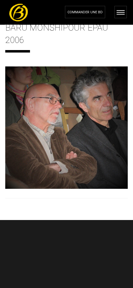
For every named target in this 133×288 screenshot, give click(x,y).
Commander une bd (85, 12)
